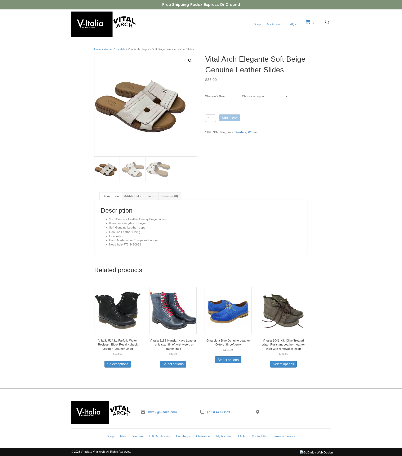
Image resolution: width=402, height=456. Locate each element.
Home (97, 49)
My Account (224, 436)
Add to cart (230, 118)
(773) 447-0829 (218, 412)
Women (108, 49)
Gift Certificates (159, 436)
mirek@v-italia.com (162, 412)
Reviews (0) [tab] (169, 196)
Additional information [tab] (140, 196)
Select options (117, 364)
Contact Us (259, 436)
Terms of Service (284, 436)
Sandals (120, 49)
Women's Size (215, 96)
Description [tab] (111, 196)
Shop (110, 436)
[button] (190, 60)
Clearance (203, 436)
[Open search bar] (327, 22)
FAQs (241, 436)
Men (123, 436)
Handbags (183, 436)
